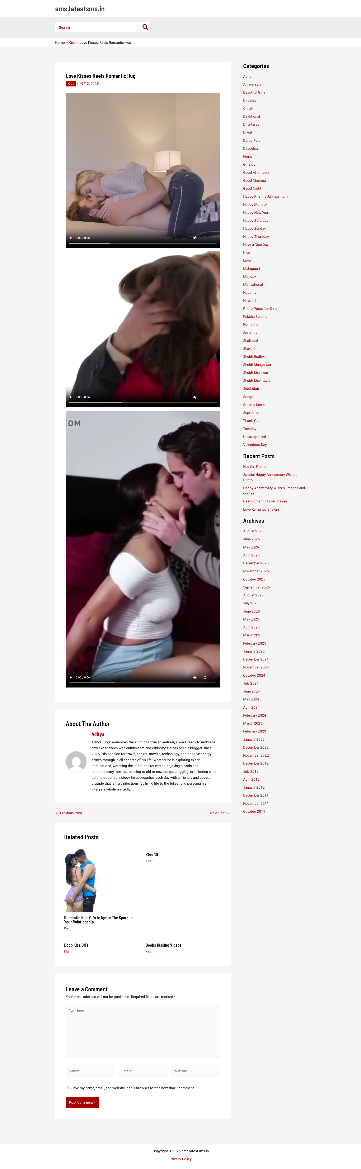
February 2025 (254, 643)
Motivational (253, 284)
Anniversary (252, 84)
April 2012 (251, 779)
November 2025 (256, 571)
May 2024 (251, 699)
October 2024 (254, 675)
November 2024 (256, 667)
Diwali (248, 132)
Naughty (249, 292)
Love (247, 260)
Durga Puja (251, 140)
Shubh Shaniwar (255, 373)
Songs (248, 397)
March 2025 (252, 635)
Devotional (251, 116)
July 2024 (251, 683)
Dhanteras (251, 124)
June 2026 (251, 539)
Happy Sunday (254, 228)
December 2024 (256, 659)
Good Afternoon (256, 172)
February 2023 (254, 731)
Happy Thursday (256, 236)
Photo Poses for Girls (260, 308)
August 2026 (253, 531)
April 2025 (251, 627)
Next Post (220, 813)
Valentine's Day (255, 445)
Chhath (248, 108)
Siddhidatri (251, 388)
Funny (247, 156)
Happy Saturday (255, 220)
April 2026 (251, 555)
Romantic (250, 324)
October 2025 (254, 579)
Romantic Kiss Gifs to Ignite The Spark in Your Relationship (98, 919)
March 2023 (252, 723)
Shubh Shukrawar (257, 381)
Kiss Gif (152, 854)
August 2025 (253, 595)
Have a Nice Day (255, 244)
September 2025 (256, 587)
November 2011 (256, 803)
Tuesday (249, 429)
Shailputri (250, 341)
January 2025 (254, 651)
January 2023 (254, 739)
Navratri (249, 301)
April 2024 (251, 707)
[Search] (145, 27)
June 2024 (251, 691)
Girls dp (249, 164)
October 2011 (254, 811)
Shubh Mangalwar (257, 365)
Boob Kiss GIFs (76, 945)
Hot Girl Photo (254, 467)
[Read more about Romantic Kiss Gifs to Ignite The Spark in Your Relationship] (80, 880)
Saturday (250, 333)
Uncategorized (254, 437)
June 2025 (251, 611)
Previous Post (69, 813)
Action (248, 76)
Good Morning (254, 180)
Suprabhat (251, 413)
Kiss (70, 83)
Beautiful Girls (254, 92)
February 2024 (254, 715)
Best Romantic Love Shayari (265, 501)
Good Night (252, 188)
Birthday (249, 100)
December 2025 (256, 563)
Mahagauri (251, 269)
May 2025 (251, 619)
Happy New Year (256, 212)
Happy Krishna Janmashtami (266, 196)
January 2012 (254, 787)
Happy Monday (255, 204)
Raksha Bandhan (256, 316)
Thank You (251, 420)
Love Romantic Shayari (261, 509)
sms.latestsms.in (80, 8)
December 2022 (256, 747)
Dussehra (250, 148)
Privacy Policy (181, 1159)
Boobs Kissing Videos (164, 945)
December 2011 (256, 795)
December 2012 (256, 763)
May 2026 (251, 547)
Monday (249, 276)
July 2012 (251, 771)
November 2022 (256, 755)
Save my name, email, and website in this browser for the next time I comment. (133, 1088)
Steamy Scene (254, 405)
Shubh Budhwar (255, 356)
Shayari (249, 348)
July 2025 (251, 603)
